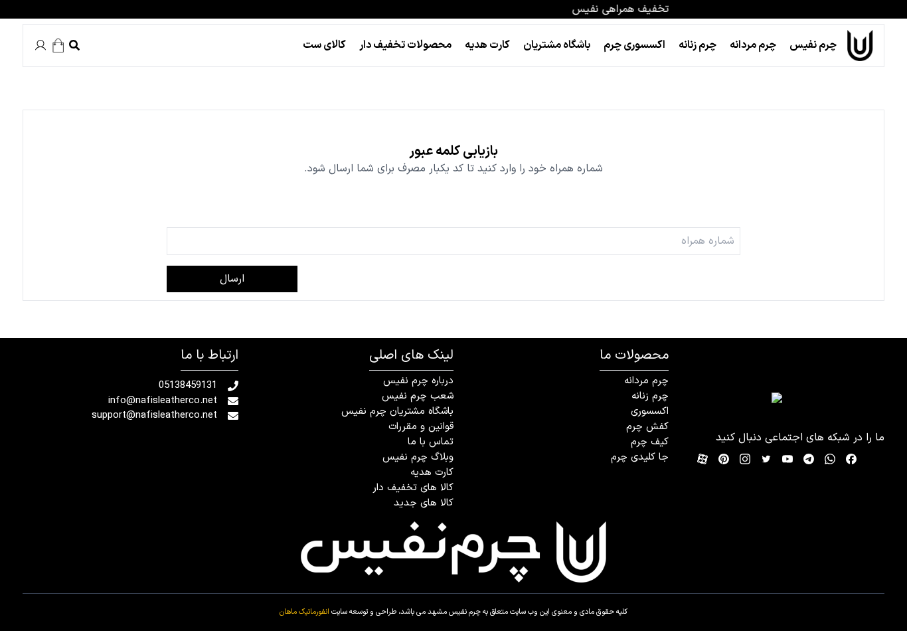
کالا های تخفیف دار (413, 488)
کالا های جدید (424, 503)
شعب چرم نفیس (418, 396)
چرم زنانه (697, 45)
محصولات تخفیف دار (405, 45)
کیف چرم (650, 442)
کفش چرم (647, 426)
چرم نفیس (813, 45)
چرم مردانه (753, 45)
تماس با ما (431, 442)
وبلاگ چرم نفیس (418, 457)
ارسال (232, 279)
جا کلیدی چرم (640, 457)
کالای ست (324, 45)
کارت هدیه (487, 45)
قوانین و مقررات (421, 426)
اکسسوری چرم (634, 45)
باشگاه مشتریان (556, 45)
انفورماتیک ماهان (304, 612)
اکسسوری (650, 411)
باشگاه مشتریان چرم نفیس (397, 411)
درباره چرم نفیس (418, 381)
